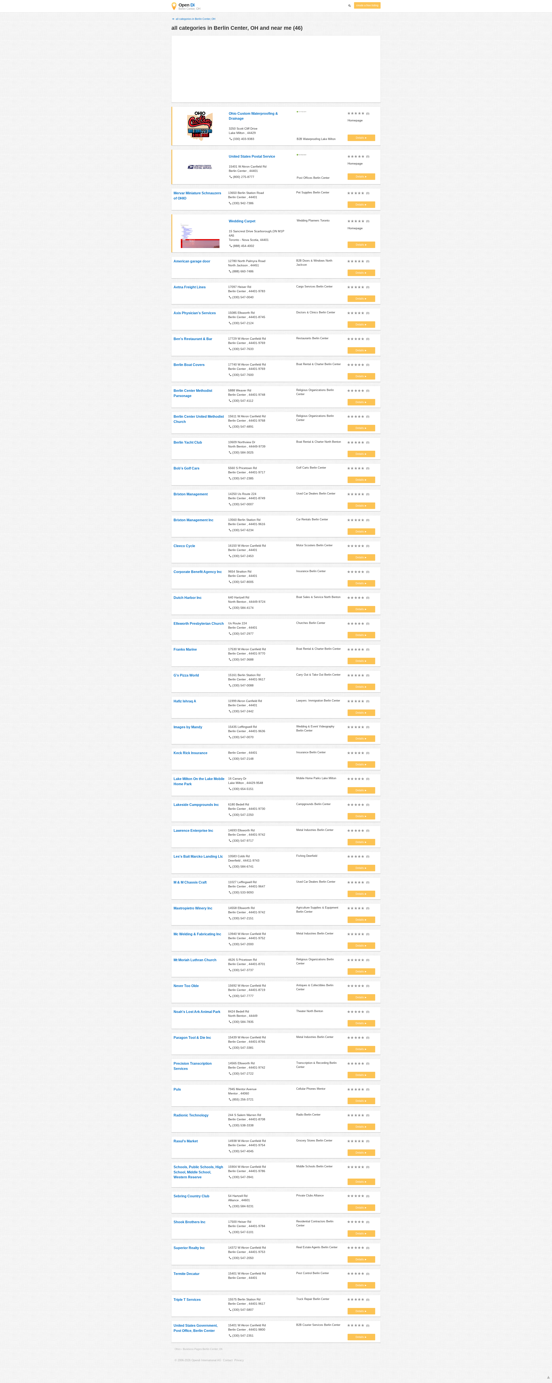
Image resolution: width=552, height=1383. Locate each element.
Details (360, 137)
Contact (228, 1360)
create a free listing (367, 5)
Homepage (355, 120)
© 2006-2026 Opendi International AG (198, 1360)
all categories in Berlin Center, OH (195, 18)
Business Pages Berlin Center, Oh (203, 1349)
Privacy (239, 1360)
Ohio (177, 1349)
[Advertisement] (276, 69)
